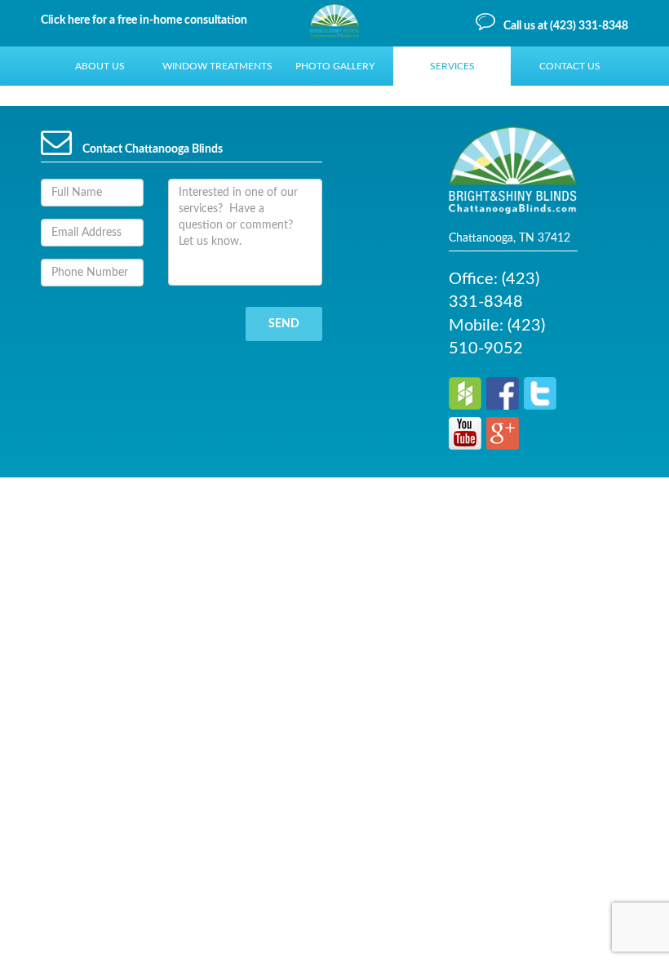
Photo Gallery (334, 66)
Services (452, 66)
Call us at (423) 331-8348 (565, 26)
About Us (100, 66)
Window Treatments (217, 66)
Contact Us (569, 66)
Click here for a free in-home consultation (144, 20)
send (283, 324)
